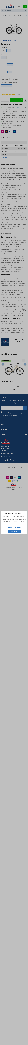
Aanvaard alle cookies (14, 531)
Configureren (18, 527)
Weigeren (9, 527)
